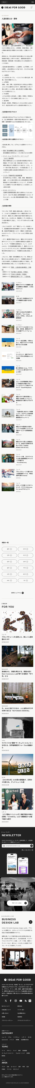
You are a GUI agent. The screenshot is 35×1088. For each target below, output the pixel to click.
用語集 (3, 1017)
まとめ (29, 1037)
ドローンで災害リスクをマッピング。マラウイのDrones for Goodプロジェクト (24, 487)
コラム (9, 1037)
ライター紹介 (21, 1009)
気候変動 (24, 1050)
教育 (19, 1050)
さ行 (8, 555)
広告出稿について (6, 1009)
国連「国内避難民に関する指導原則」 (14, 150)
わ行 (24, 574)
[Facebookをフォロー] (10, 1001)
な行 (8, 561)
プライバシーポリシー (7, 1020)
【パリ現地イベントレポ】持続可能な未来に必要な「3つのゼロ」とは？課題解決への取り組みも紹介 (17, 816)
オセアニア (16, 1069)
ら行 (8, 574)
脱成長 (3, 1055)
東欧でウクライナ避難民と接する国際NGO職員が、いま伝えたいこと (24, 286)
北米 (28, 1066)
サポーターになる (16, 903)
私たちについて (6, 1006)
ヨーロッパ (13, 1066)
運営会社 (20, 1006)
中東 (23, 1066)
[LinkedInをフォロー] (30, 1001)
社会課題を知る (21, 1013)
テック (14, 1050)
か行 (24, 549)
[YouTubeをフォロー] (20, 1000)
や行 (24, 568)
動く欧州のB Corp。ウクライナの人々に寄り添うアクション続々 (24, 370)
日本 (8, 1066)
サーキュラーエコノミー (8, 1053)
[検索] (32, 7)
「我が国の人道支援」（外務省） (20, 272)
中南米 (3, 1069)
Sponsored (5, 1039)
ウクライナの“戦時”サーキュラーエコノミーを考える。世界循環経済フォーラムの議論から (17, 745)
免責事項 (20, 1017)
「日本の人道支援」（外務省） (19, 274)
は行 (24, 561)
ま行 (8, 568)
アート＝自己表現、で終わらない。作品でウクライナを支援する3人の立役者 (24, 342)
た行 (24, 555)
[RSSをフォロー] (25, 1001)
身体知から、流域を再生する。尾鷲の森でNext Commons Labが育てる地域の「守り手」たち (17, 674)
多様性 (28, 1053)
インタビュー (16, 1037)
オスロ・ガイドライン (9, 190)
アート (3, 1050)
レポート (24, 1037)
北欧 (19, 1066)
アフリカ (9, 1069)
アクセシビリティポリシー (24, 1020)
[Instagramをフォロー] (16, 1001)
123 (24, 580)
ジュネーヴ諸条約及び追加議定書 (12, 175)
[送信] (31, 845)
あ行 (8, 549)
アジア (3, 1066)
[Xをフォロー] (6, 1001)
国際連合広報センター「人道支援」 (21, 276)
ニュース (4, 1037)
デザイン (9, 1050)
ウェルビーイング (20, 1053)
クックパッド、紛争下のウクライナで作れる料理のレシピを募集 (24, 356)
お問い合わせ (5, 1013)
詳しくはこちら (26, 850)
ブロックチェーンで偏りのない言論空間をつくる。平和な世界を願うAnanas (24, 473)
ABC (8, 580)
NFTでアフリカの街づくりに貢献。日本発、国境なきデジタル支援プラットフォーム (24, 329)
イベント (12, 1039)
